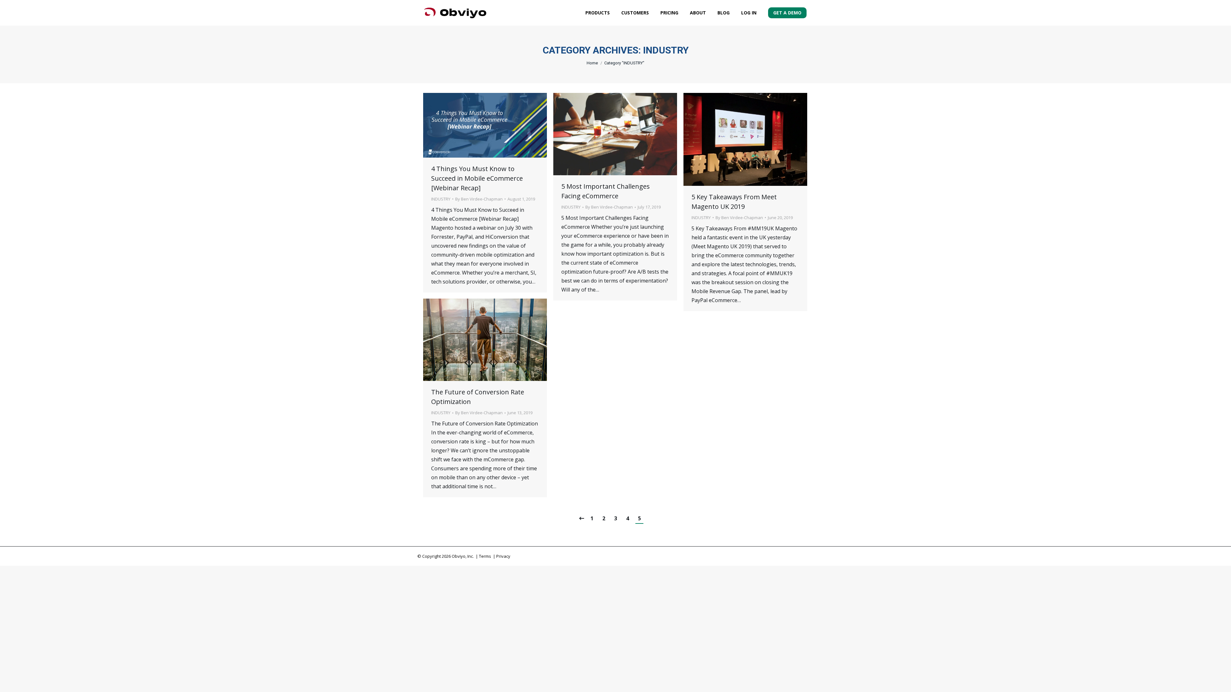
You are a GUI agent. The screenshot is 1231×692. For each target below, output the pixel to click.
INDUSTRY (440, 199)
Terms (485, 556)
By (479, 199)
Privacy (503, 556)
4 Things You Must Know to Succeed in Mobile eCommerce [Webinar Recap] (477, 178)
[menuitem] (597, 13)
